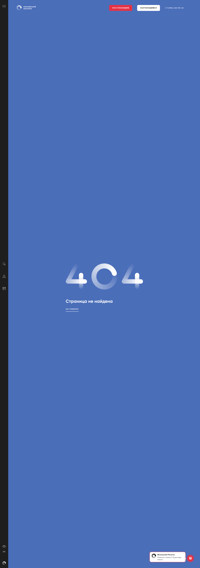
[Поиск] (4, 263)
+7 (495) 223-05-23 (174, 8)
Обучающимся (148, 8)
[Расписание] (4, 288)
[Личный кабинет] (4, 276)
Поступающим (120, 8)
